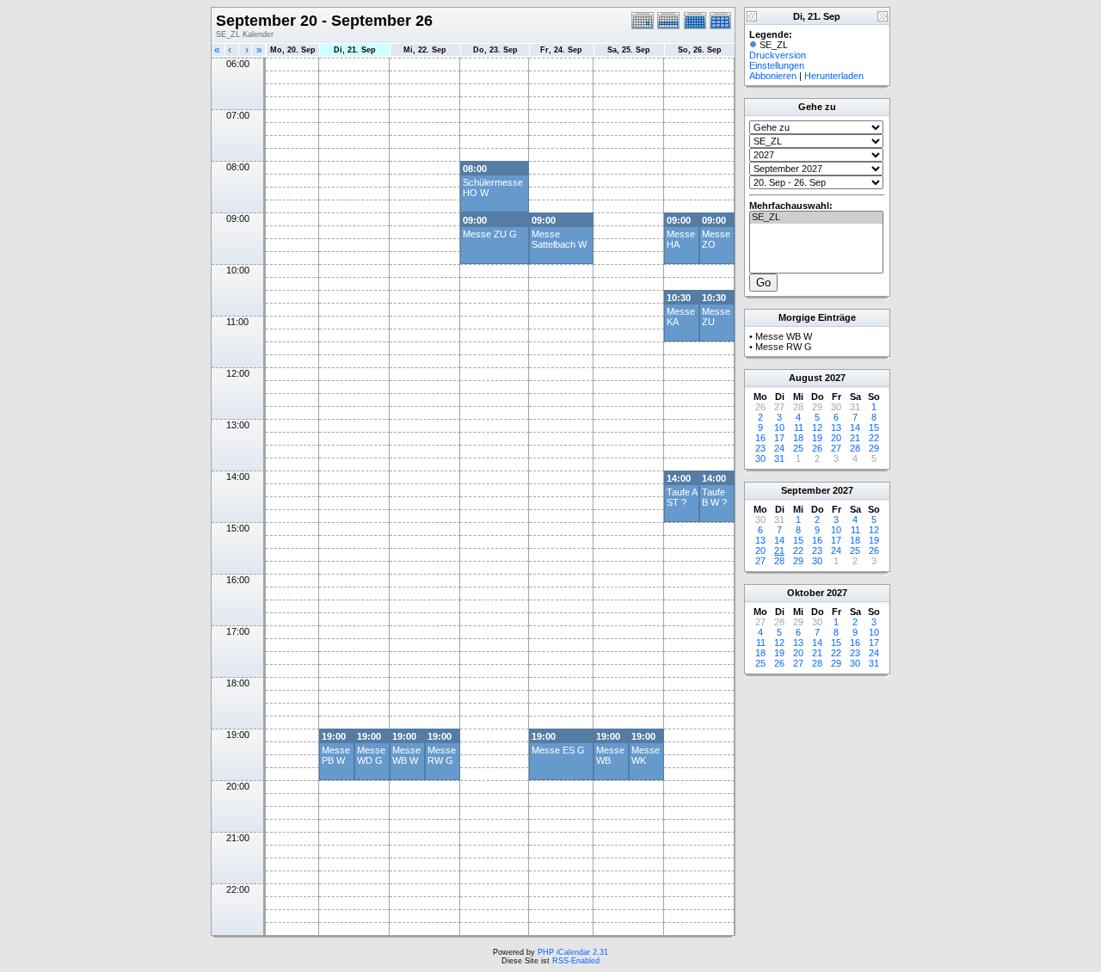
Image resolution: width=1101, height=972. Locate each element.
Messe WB (610, 755)
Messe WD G (371, 755)
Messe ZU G (490, 234)
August (805, 377)
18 (798, 438)
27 (836, 448)
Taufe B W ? (714, 497)
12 (817, 427)
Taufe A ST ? (682, 497)
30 (760, 458)
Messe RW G (441, 755)
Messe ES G (558, 750)
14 (855, 427)
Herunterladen (834, 76)
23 (760, 448)
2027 (835, 377)
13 (836, 427)
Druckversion (777, 55)
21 (855, 438)
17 (779, 438)
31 (779, 458)
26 (817, 448)
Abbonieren (773, 76)
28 (855, 448)
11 (798, 427)
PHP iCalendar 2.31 (573, 952)
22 (874, 438)
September (805, 490)
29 (874, 448)
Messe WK (645, 755)
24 (779, 448)
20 (836, 438)
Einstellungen (776, 65)
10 (779, 427)
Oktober (805, 593)
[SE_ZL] (816, 218)
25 (798, 448)
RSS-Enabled (576, 961)
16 (760, 438)
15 (874, 427)
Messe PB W (336, 755)
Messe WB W (406, 755)
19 (817, 438)
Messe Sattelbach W (559, 239)
